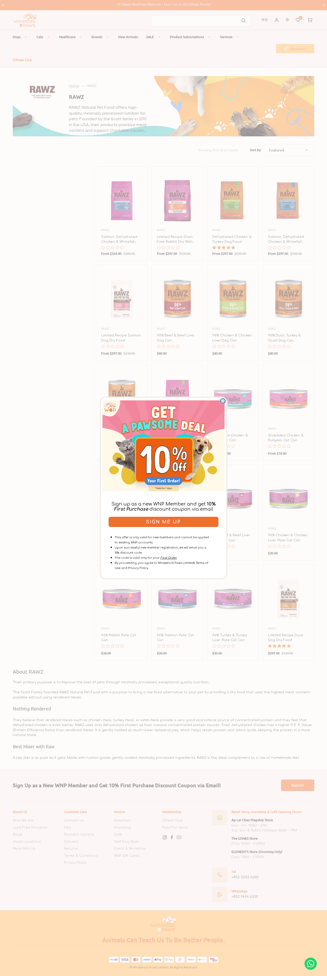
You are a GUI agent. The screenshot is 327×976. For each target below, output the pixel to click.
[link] (163, 445)
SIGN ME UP (163, 521)
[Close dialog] (222, 401)
